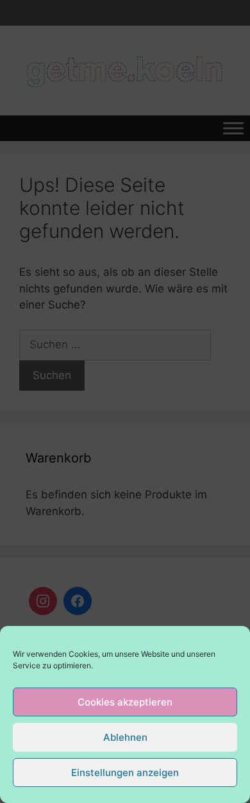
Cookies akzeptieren (125, 702)
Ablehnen (125, 737)
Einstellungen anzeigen (125, 772)
